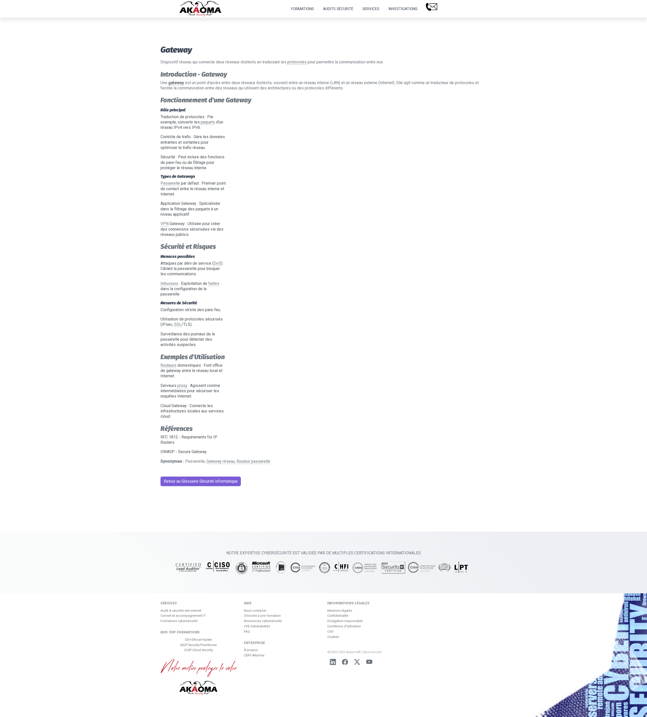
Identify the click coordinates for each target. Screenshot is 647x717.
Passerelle (170, 183)
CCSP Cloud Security (198, 650)
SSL (177, 324)
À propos (251, 650)
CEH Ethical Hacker (198, 639)
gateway (176, 82)
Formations (302, 9)
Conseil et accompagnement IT (183, 615)
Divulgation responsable (345, 621)
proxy (182, 385)
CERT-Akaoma (254, 655)
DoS (217, 263)
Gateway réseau (220, 461)
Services (370, 9)
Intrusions (169, 283)
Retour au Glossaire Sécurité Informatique (201, 481)
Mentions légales (339, 610)
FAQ (247, 631)
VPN (164, 223)
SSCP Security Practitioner (198, 645)
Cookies (333, 637)
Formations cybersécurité (179, 621)
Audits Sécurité (338, 9)
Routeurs (168, 365)
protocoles (297, 62)
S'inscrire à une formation (262, 615)
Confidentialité (337, 615)
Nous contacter (255, 610)
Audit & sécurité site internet (180, 610)
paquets (208, 122)
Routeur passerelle (253, 461)
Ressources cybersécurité (263, 621)
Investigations (403, 9)
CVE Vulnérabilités (257, 626)
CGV (330, 631)
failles (213, 283)
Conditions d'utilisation (344, 626)
